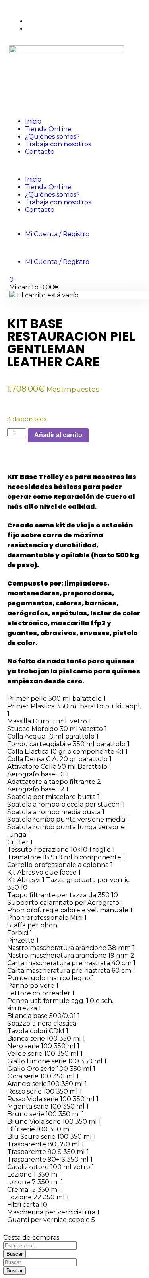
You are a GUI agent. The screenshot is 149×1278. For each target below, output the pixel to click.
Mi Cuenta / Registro (57, 234)
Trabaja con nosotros (58, 144)
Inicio (33, 121)
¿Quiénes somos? (52, 136)
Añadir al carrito (58, 435)
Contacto (39, 151)
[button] (74, 165)
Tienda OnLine (48, 129)
